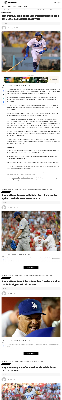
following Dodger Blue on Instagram (22, 178)
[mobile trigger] (3, 2)
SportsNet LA (43, 115)
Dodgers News (6, 12)
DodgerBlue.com (25, 85)
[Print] (3, 102)
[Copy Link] (3, 98)
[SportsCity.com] (10, 2)
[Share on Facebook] (3, 91)
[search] (52, 2)
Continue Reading (31, 267)
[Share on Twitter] (3, 95)
